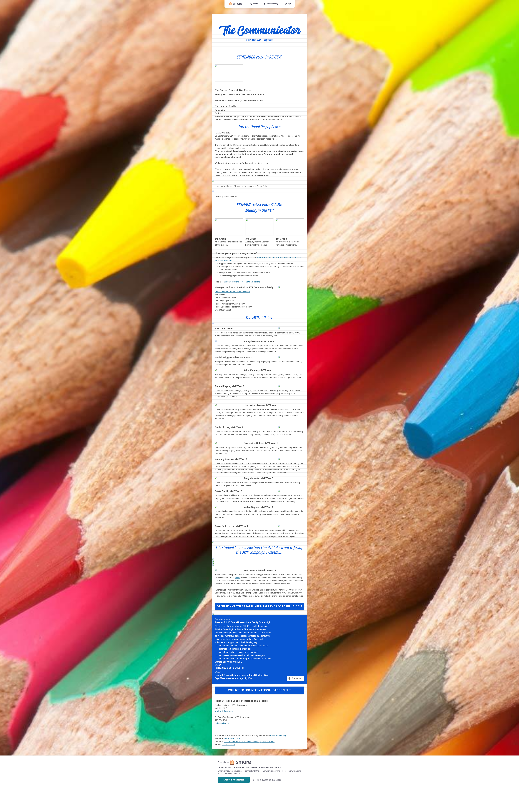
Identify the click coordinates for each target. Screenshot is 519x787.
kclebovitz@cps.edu (224, 711)
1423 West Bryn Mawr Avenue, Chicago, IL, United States (249, 741)
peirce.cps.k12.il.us (232, 738)
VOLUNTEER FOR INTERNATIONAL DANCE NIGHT (259, 690)
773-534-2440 (228, 744)
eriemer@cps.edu (223, 723)
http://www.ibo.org (278, 735)
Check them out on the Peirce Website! (232, 291)
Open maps (295, 678)
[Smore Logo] (235, 4)
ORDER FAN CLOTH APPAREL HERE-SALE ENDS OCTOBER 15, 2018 (259, 606)
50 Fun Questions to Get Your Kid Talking (242, 282)
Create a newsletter (233, 779)
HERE (237, 577)
